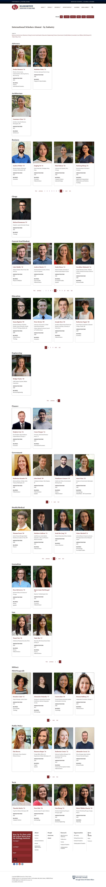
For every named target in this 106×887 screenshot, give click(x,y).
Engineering (50, 35)
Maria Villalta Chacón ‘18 (84, 808)
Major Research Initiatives (64, 836)
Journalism (74, 35)
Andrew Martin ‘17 (40, 267)
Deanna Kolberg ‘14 (82, 696)
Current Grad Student (37, 35)
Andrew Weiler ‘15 (19, 166)
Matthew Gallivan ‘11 (40, 533)
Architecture (20, 35)
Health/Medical (67, 35)
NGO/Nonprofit (87, 35)
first (36, 191)
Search (92, 8)
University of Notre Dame (25, 876)
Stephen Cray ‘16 (18, 432)
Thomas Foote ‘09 (18, 533)
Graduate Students (65, 844)
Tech (19, 37)
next (66, 191)
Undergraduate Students (64, 848)
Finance (55, 35)
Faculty (62, 842)
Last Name (16, 847)
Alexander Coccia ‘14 (82, 751)
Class (83, 16)
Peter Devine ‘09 (39, 322)
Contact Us (29, 880)
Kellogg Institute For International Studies (21, 878)
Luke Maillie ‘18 (18, 267)
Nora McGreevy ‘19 (19, 590)
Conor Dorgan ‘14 (39, 432)
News (89, 838)
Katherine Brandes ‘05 (20, 478)
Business (25, 35)
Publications (63, 839)
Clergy (29, 35)
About (43, 7)
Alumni (49, 838)
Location (67, 16)
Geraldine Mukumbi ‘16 (83, 267)
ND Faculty (76, 835)
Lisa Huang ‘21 (59, 808)
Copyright (14, 876)
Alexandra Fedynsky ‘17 (41, 696)
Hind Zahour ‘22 (60, 166)
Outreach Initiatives (39, 840)
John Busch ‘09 (38, 478)
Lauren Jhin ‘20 (60, 696)
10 (64, 290)
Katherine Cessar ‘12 (61, 751)
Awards (36, 843)
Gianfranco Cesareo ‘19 (62, 478)
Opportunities (67, 7)
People (50, 7)
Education (44, 35)
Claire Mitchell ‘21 (82, 533)
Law (78, 35)
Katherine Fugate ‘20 (82, 322)
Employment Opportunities (38, 846)
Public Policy (15, 37)
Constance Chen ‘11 (19, 119)
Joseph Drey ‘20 (60, 322)
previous (41, 191)
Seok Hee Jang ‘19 (60, 533)
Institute (37, 835)
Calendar (76, 7)
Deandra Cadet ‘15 (18, 696)
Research (57, 7)
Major (78, 16)
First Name (16, 841)
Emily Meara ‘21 (60, 267)
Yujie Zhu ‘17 (38, 638)
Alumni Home (90, 16)
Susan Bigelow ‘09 (18, 322)
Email (14, 852)
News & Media (85, 7)
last (70, 191)
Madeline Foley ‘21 (40, 69)
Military (81, 35)
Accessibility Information (17, 881)
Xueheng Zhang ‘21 (82, 166)
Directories (50, 835)
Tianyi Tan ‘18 (17, 638)
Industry (73, 16)
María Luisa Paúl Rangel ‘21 (41, 590)
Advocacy (14, 35)
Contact (36, 838)
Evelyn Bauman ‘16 (19, 69)
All (61, 16)
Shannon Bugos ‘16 (40, 751)
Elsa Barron (16, 751)
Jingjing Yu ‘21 (38, 166)
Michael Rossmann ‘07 (20, 222)
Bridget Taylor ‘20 (18, 379)
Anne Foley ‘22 (81, 478)
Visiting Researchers (78, 838)
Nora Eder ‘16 (38, 808)
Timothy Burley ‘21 (19, 808)
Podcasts (90, 841)
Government (61, 35)
